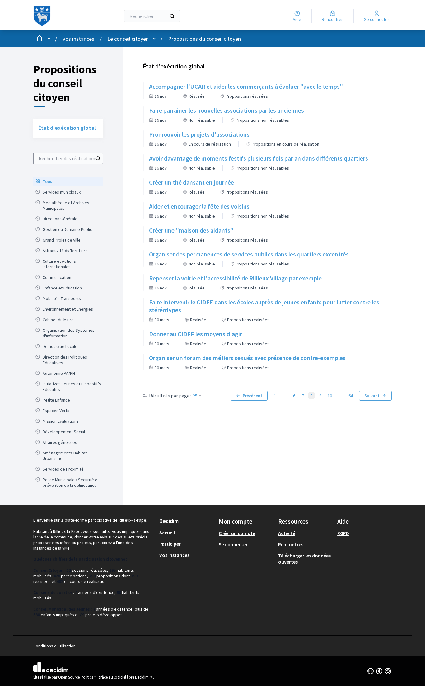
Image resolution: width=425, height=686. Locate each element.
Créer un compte (237, 533)
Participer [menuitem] (170, 544)
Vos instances (78, 38)
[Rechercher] (172, 16)
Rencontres (290, 544)
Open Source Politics (77, 677)
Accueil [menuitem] (167, 532)
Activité (286, 533)
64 (350, 395)
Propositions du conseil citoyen (204, 38)
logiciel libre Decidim (133, 677)
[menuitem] (68, 181)
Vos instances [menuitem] (174, 555)
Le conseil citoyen (128, 38)
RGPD (343, 533)
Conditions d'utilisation (54, 646)
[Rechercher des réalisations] (98, 158)
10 (330, 395)
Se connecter (233, 544)
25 (195, 395)
